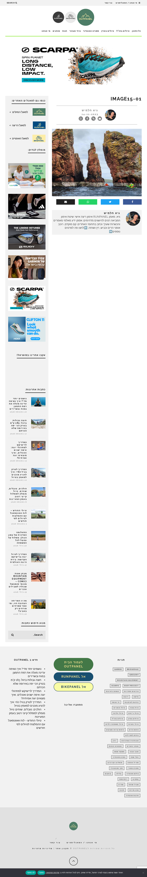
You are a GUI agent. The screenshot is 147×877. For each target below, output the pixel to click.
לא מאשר (31, 872)
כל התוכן (136, 31)
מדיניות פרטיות (42, 848)
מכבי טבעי (134, 751)
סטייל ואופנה (133, 762)
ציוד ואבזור (75, 31)
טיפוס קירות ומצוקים (115, 729)
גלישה (136, 697)
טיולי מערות (133, 724)
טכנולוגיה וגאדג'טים (130, 740)
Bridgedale (133, 669)
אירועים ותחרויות (131, 691)
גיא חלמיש (90, 110)
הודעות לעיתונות (132, 702)
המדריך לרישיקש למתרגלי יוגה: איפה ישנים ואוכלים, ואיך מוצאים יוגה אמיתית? (19, 450)
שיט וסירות (134, 790)
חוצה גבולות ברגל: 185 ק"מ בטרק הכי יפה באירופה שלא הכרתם (18, 425)
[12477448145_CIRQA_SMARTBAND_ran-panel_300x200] (27, 267)
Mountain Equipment (128, 680)
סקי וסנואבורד (117, 768)
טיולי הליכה (118, 713)
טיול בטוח (134, 707)
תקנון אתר (62, 848)
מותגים (56, 31)
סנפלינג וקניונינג (115, 762)
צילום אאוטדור (133, 773)
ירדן (114, 740)
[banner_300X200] (27, 328)
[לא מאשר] (143, 872)
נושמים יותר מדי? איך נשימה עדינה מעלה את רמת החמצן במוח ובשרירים (18, 403)
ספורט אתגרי (133, 768)
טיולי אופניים (119, 707)
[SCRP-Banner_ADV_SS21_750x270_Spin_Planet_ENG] (73, 64)
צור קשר (108, 3)
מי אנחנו (46, 31)
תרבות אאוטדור (132, 795)
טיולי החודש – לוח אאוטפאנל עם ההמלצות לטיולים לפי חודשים (18, 515)
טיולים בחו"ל (123, 31)
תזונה (122, 790)
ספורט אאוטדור (91, 31)
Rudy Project (131, 685)
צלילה (118, 773)
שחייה (120, 784)
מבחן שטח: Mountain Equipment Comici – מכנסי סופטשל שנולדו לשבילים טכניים (18, 581)
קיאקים (108, 773)
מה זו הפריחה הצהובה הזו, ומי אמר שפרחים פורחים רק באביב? (18, 606)
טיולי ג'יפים (133, 713)
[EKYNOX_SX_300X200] (27, 236)
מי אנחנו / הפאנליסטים (126, 3)
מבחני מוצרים (133, 746)
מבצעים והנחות (115, 746)
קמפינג (136, 779)
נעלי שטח (135, 757)
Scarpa (115, 685)
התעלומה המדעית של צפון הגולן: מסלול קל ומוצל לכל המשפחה (17, 537)
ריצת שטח (123, 779)
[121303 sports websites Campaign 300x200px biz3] (27, 175)
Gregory (134, 675)
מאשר (41, 872)
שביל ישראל (134, 784)
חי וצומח (115, 702)
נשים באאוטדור (119, 757)
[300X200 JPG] (27, 206)
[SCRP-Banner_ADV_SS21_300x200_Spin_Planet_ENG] (27, 298)
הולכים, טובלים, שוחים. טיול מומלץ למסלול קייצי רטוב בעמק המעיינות (17, 493)
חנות (64, 31)
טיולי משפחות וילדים (114, 724)
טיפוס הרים (134, 729)
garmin (118, 669)
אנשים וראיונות (112, 691)
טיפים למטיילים (132, 735)
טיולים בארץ (107, 31)
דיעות (126, 697)
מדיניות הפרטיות (52, 872)
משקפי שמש (119, 751)
